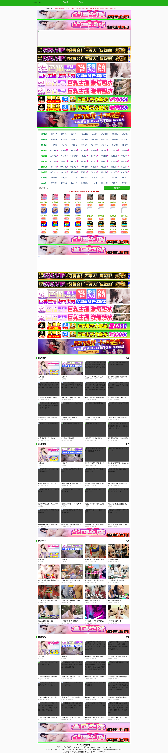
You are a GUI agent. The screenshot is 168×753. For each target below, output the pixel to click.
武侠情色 (94, 172)
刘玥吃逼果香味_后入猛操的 (93, 438)
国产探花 (94, 156)
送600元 (90, 219)
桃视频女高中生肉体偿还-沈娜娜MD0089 (97, 504)
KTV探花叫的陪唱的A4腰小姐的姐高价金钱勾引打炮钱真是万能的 (128, 397)
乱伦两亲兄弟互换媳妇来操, (116, 580)
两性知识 (104, 172)
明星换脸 (114, 156)
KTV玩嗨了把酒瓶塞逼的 (92, 417)
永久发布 (80, 2)
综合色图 (124, 167)
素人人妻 (63, 156)
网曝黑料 (124, 156)
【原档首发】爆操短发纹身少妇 (117, 677)
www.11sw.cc (37, 2)
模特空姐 (73, 156)
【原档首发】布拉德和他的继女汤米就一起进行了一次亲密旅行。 (104, 717)
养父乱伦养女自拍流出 (114, 600)
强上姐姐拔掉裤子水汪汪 (45, 621)
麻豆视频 (73, 150)
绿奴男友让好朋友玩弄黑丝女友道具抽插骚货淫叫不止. (124, 377)
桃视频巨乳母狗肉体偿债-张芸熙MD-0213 (97, 524)
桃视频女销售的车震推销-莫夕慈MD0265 (97, 483)
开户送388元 (89, 232)
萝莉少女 (104, 161)
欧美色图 (104, 167)
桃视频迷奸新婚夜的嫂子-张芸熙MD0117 (120, 483)
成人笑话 (114, 172)
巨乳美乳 (84, 161)
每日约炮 (89, 205)
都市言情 (53, 172)
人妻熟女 (94, 161)
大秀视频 (114, 161)
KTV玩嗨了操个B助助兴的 (69, 417)
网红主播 (104, 156)
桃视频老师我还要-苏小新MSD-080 (118, 463)
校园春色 (84, 172)
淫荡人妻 (73, 172)
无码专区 (63, 161)
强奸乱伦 (73, 161)
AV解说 (63, 150)
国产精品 (53, 161)
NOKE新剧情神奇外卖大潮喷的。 (95, 621)
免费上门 (43, 205)
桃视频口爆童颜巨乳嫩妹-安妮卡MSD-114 (120, 524)
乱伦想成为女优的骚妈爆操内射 (70, 600)
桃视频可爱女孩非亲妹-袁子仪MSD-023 (73, 524)
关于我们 (80, 745)
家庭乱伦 (63, 172)
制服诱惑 (124, 161)
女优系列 (104, 150)
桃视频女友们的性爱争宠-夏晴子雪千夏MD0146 (122, 504)
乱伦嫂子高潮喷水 (113, 559)
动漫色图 (114, 167)
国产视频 (53, 150)
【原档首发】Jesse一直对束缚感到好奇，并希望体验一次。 (56, 697)
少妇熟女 (84, 167)
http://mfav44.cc (80, 3)
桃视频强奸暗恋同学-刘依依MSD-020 (72, 504)
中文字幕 (84, 150)
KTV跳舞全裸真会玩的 (68, 438)
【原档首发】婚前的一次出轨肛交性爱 (96, 697)
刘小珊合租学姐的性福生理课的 (117, 417)
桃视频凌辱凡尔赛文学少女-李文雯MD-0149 (51, 483)
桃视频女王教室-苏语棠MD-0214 (71, 483)
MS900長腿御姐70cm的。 (115, 621)
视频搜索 (117, 188)
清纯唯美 (63, 167)
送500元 (43, 232)
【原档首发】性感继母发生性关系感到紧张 (51, 677)
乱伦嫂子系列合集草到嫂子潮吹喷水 (95, 559)
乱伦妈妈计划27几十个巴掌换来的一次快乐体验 (99, 580)
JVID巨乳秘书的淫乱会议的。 (70, 621)
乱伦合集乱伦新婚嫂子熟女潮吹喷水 (49, 600)
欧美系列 (124, 150)
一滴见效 (43, 218)
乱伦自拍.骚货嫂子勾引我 (92, 600)
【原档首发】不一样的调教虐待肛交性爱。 (74, 697)
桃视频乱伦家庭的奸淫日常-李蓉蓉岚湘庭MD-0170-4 (100, 463)
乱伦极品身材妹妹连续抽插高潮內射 (49, 580)
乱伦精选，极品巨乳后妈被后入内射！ (73, 580)
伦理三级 (94, 150)
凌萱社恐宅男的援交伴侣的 (46, 438)
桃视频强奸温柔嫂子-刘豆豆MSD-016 (49, 504)
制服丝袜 (73, 167)
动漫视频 (114, 150)
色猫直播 (64, 377)
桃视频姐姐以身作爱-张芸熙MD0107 (49, 524)
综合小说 (124, 172)
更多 (128, 358)
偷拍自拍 (53, 167)
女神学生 (53, 156)
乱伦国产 (84, 156)
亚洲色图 (94, 167)
